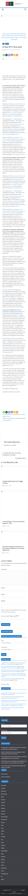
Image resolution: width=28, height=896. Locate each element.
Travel (2, 871)
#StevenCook (17, 414)
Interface (3, 836)
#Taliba (23, 414)
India (2, 833)
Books (2, 796)
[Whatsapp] (4, 53)
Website (3, 601)
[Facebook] (9, 53)
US (3, 43)
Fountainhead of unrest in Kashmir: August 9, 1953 (13, 522)
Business (3, 799)
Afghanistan (19, 116)
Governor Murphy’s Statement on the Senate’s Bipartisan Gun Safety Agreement (13, 548)
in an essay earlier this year (19, 154)
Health (2, 831)
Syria (14, 116)
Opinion (3, 859)
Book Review (4, 794)
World (7, 43)
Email (3, 594)
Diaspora (3, 808)
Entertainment (4, 816)
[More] (17, 53)
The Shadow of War (20, 458)
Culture (3, 805)
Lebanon (3, 845)
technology (3, 868)
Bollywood (3, 791)
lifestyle (3, 848)
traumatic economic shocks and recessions (14, 124)
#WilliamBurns (8, 420)
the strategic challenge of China (11, 134)
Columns (3, 802)
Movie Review (4, 851)
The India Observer (16, 49)
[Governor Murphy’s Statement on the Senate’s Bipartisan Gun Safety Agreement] (14, 532)
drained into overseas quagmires (15, 107)
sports (2, 865)
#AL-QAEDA (5, 414)
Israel (2, 842)
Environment (4, 819)
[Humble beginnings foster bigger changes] (14, 466)
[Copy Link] (14, 53)
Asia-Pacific (3, 785)
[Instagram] (12, 53)
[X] (6, 53)
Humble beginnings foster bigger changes (12, 482)
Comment (4, 569)
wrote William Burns (12, 273)
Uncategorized (4, 873)
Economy (3, 811)
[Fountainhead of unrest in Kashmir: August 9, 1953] (14, 491)
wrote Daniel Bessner (11, 325)
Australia (3, 788)
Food (2, 825)
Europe (2, 822)
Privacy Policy (4, 774)
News (2, 853)
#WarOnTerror (6, 416)
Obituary (3, 856)
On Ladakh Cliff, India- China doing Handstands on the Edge (12, 454)
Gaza (2, 828)
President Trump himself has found (16, 258)
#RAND (11, 414)
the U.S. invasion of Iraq (14, 112)
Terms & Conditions (5, 776)
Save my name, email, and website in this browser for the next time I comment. (13, 611)
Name (3, 588)
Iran (2, 839)
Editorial (3, 814)
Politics (2, 862)
